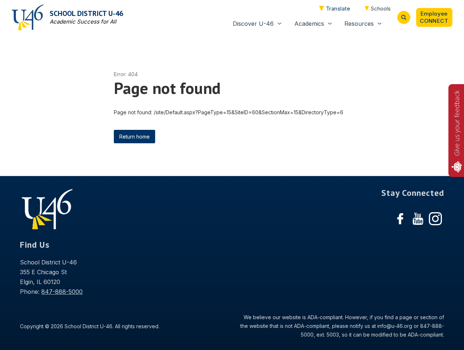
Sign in (434, 17)
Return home (134, 136)
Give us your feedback (456, 123)
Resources (359, 23)
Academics (309, 23)
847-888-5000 (62, 291)
